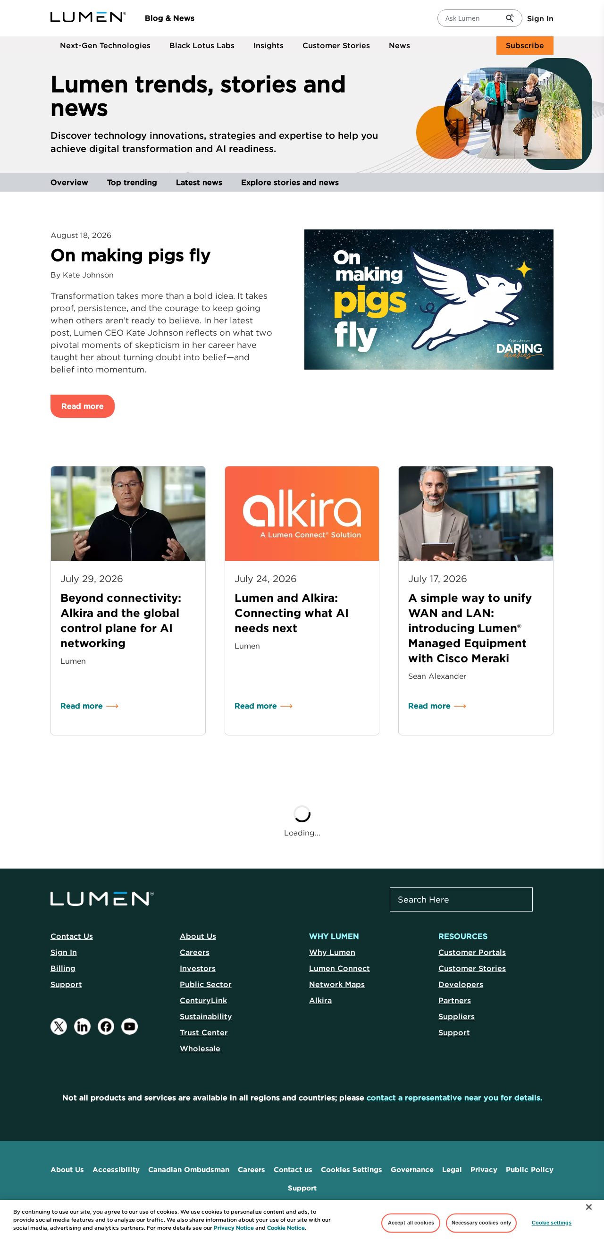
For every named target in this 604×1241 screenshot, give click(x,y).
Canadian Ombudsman (188, 1169)
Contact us (293, 1169)
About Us (198, 936)
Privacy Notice (234, 1227)
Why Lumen (332, 952)
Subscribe (525, 45)
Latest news (199, 182)
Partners (454, 1000)
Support (66, 984)
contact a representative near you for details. (454, 1097)
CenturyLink (203, 1000)
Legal (452, 1169)
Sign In (540, 18)
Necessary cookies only (482, 1222)
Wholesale (200, 1048)
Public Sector (206, 984)
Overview (69, 182)
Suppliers (456, 1016)
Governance (412, 1169)
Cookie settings (552, 1222)
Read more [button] (82, 406)
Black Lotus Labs (202, 45)
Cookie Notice (286, 1227)
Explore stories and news (290, 182)
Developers (460, 984)
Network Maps (337, 984)
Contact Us (71, 936)
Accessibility (116, 1169)
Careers (195, 952)
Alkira (320, 1000)
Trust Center (204, 1032)
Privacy (483, 1169)
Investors (198, 968)
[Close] (589, 1207)
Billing (63, 968)
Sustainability (206, 1016)
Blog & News (169, 18)
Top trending (132, 182)
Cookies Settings (351, 1169)
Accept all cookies (411, 1222)
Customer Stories (336, 45)
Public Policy (530, 1169)
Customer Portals (472, 952)
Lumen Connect (339, 968)
